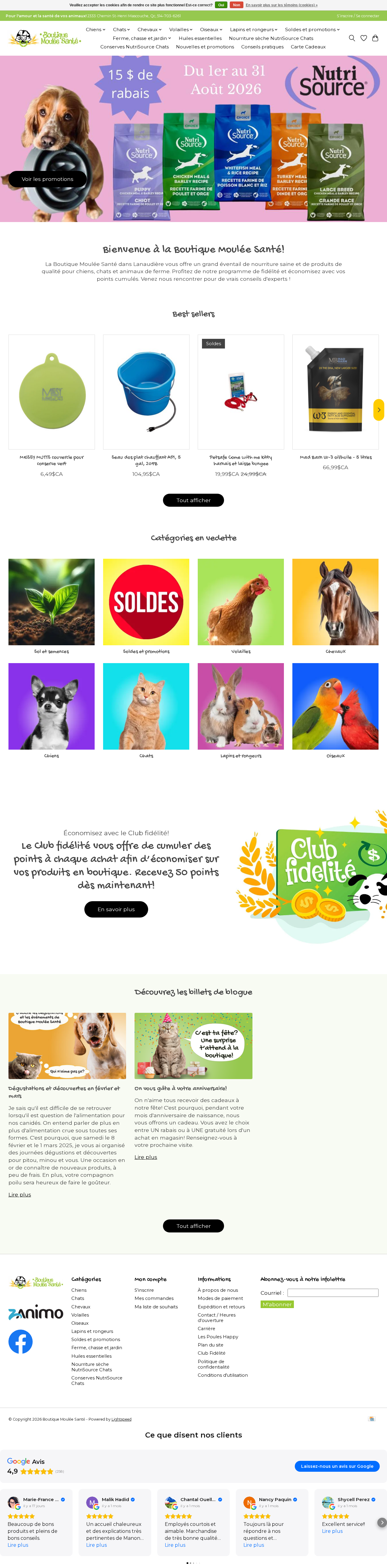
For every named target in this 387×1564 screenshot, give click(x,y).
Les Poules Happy (218, 1337)
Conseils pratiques (262, 47)
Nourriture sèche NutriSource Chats (271, 38)
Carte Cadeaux (308, 47)
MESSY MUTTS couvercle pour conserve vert (51, 461)
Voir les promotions (47, 179)
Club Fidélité (212, 1353)
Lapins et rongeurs (241, 756)
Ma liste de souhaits (156, 1307)
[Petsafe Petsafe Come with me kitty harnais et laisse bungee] (241, 392)
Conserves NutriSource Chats (134, 47)
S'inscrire (144, 1290)
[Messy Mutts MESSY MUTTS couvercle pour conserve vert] (51, 392)
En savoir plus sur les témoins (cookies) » (282, 5)
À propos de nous (218, 1290)
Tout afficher (193, 500)
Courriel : (272, 1293)
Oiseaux (336, 756)
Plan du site (210, 1345)
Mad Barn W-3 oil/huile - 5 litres (335, 458)
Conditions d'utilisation (223, 1375)
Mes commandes (154, 1298)
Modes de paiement (220, 1298)
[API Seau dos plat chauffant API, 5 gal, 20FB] (146, 392)
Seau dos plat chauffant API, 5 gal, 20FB (146, 461)
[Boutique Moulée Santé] (44, 38)
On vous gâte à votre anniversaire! (181, 1089)
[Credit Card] (372, 1419)
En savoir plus (116, 909)
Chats (146, 756)
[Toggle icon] (351, 38)
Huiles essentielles (200, 38)
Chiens (51, 756)
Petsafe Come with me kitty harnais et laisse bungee (241, 461)
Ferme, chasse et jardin (96, 1347)
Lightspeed (122, 1419)
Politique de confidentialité (213, 1364)
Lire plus (19, 1194)
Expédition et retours (221, 1307)
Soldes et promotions (146, 652)
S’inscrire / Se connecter (358, 16)
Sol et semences (51, 652)
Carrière (206, 1328)
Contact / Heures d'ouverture (217, 1317)
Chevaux (336, 652)
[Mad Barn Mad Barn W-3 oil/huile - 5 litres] (335, 392)
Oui (221, 5)
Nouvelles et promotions (205, 47)
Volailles (241, 652)
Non (236, 5)
